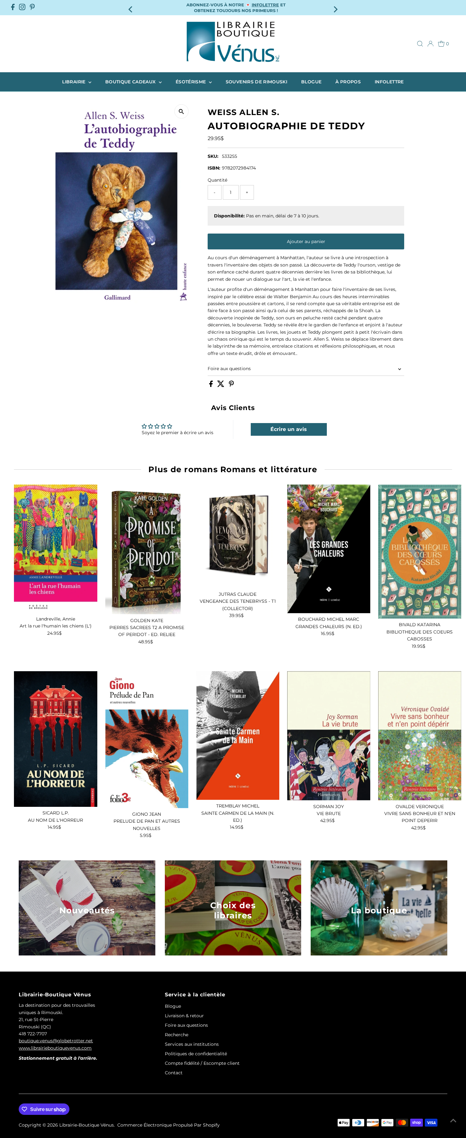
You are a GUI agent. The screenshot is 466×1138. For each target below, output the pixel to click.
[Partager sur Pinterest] (231, 385)
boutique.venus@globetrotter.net (56, 1041)
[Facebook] (13, 7)
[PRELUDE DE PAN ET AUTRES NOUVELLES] (146, 739)
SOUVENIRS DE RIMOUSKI (256, 82)
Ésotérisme (191, 82)
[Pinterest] (32, 7)
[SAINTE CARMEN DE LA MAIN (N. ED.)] (237, 735)
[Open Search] (420, 44)
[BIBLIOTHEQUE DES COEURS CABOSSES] (419, 552)
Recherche (176, 1035)
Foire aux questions (229, 368)
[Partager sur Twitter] (221, 385)
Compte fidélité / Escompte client (202, 1063)
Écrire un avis (288, 429)
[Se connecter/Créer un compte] (430, 44)
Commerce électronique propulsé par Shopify (168, 1125)
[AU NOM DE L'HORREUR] (55, 739)
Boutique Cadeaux (131, 82)
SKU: (213, 156)
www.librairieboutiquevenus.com (55, 1048)
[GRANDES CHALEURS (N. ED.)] (328, 549)
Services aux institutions (192, 1044)
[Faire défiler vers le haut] (453, 1120)
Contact (174, 1073)
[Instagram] (22, 7)
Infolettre (389, 82)
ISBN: (214, 168)
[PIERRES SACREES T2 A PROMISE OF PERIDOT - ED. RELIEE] (146, 549)
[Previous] (131, 7)
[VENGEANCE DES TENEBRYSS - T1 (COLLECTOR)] (237, 536)
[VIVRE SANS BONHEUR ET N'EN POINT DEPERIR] (419, 735)
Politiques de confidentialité (196, 1054)
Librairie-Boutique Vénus (86, 1125)
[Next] (335, 7)
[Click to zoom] (181, 111)
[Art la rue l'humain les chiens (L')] (55, 549)
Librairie (74, 82)
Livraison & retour (184, 1016)
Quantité (217, 180)
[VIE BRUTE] (328, 735)
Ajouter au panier (306, 241)
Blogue (311, 82)
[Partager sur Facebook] (211, 385)
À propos (348, 82)
